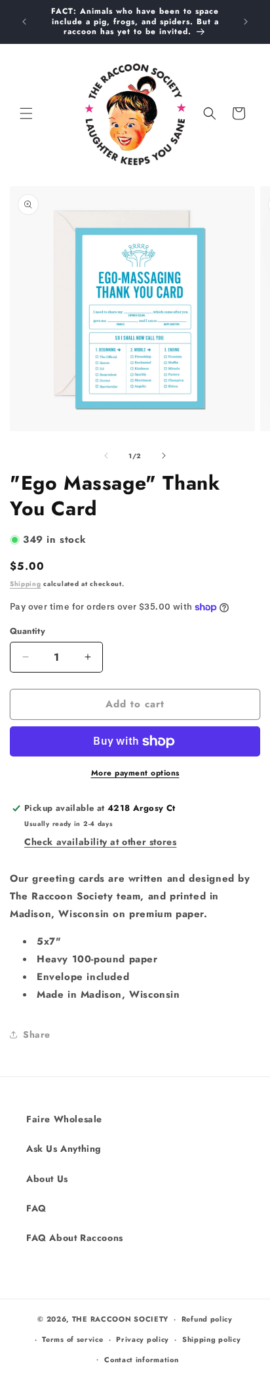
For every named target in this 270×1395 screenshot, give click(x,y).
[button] (26, 113)
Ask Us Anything (64, 1148)
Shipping (25, 584)
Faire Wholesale (64, 1119)
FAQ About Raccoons (74, 1237)
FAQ (36, 1208)
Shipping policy (211, 1339)
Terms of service (72, 1339)
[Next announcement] (245, 21)
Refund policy (207, 1319)
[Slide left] (106, 455)
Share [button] (36, 1034)
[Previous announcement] (24, 21)
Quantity (27, 631)
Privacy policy (142, 1339)
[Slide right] (163, 455)
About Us (47, 1178)
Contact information (141, 1359)
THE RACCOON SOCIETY (120, 1319)
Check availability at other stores (100, 841)
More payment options (135, 773)
